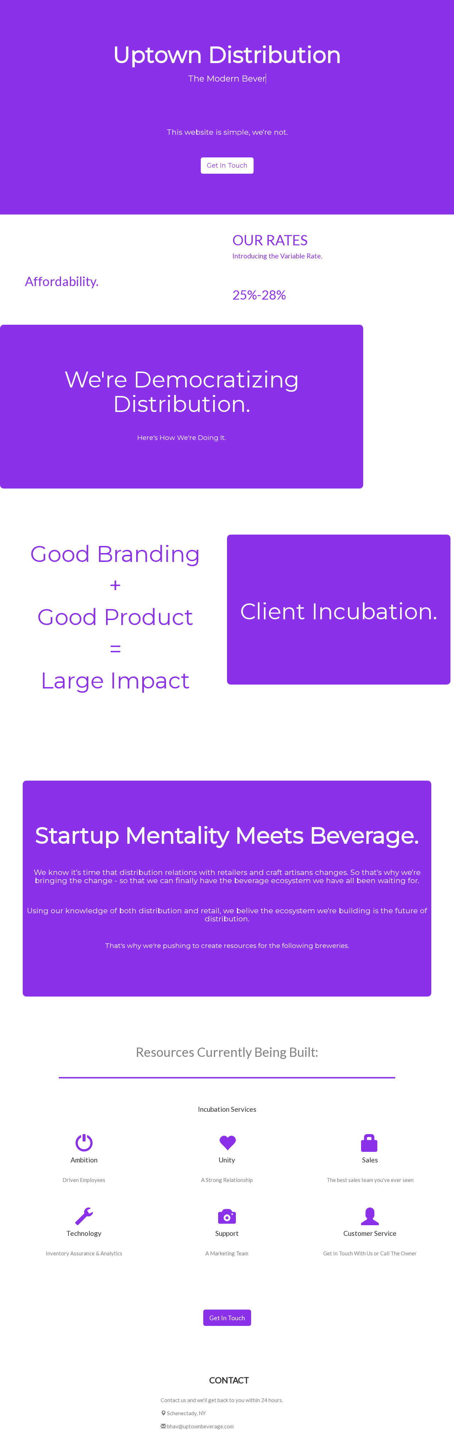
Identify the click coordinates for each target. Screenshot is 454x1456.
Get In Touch (227, 165)
